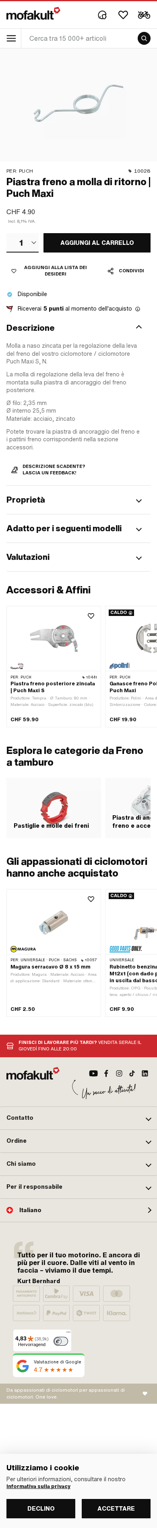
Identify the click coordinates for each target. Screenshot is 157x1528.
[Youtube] (93, 1073)
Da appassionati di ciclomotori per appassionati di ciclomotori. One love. (65, 1393)
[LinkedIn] (145, 1073)
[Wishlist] (123, 15)
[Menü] (68, 1334)
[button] (78, 328)
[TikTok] (132, 1073)
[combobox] (22, 243)
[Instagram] (119, 1073)
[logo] (33, 13)
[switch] (61, 1341)
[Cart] (144, 15)
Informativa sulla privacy (38, 1486)
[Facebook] (106, 1073)
